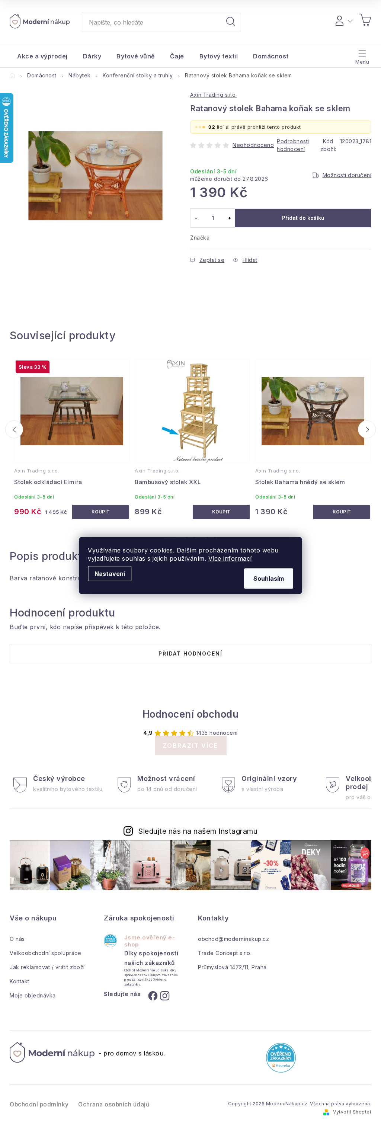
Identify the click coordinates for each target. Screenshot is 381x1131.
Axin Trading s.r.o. (213, 95)
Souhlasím (268, 578)
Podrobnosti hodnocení (293, 145)
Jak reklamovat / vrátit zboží (47, 967)
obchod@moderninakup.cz (233, 939)
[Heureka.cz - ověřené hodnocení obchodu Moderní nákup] (110, 940)
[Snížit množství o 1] (195, 218)
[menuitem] (42, 56)
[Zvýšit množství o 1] (229, 218)
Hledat (230, 22)
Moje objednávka (33, 995)
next (367, 429)
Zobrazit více (190, 745)
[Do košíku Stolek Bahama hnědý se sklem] (342, 511)
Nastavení (110, 573)
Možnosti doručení (347, 175)
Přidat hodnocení (190, 653)
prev (14, 429)
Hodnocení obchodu (191, 714)
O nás (17, 939)
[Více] (361, 54)
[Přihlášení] (343, 19)
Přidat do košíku (303, 218)
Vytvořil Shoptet (352, 1112)
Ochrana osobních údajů (113, 1104)
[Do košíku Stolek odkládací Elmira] (100, 511)
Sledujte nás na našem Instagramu (197, 831)
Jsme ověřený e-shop (149, 941)
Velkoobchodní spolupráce (45, 953)
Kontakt (19, 981)
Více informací (230, 558)
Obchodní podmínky (39, 1104)
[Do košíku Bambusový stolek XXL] (221, 511)
